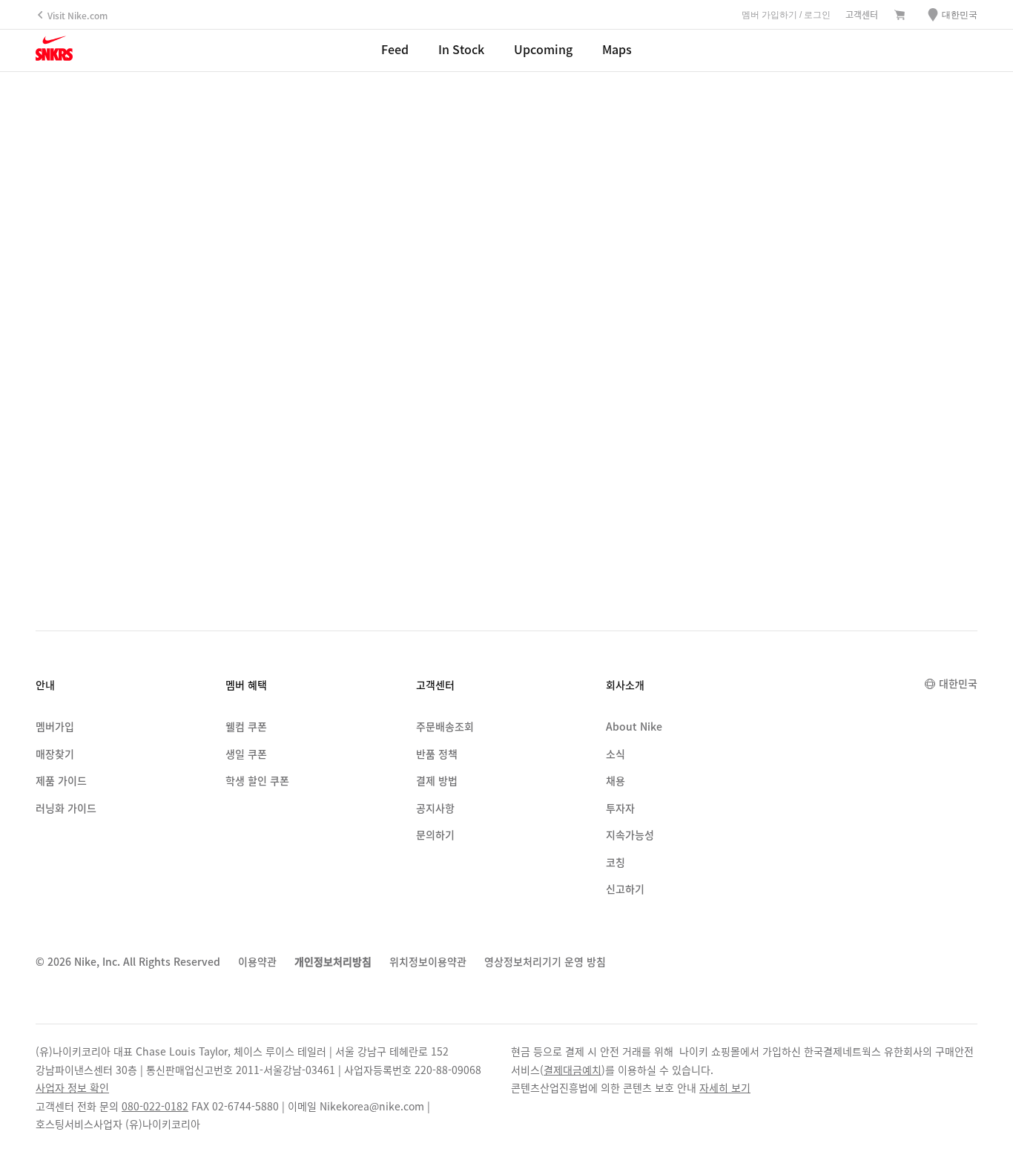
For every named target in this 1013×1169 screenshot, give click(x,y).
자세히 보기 (724, 1087)
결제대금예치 (572, 1069)
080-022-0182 (155, 1106)
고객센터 (861, 14)
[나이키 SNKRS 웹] (54, 51)
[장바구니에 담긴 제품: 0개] (899, 15)
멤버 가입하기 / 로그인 (786, 15)
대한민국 (958, 683)
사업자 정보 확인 (72, 1087)
